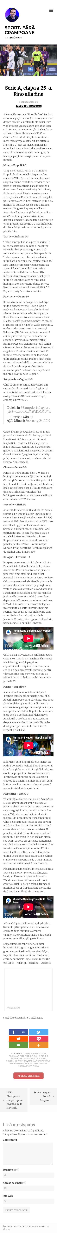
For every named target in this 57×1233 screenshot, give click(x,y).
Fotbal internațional (29, 106)
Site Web (8, 1195)
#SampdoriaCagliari (35, 407)
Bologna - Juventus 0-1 (33, 1053)
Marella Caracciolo (39, 1061)
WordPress (36, 1226)
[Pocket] (38, 1039)
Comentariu (10, 1139)
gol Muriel (40, 1058)
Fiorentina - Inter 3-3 (36, 1056)
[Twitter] (38, 1032)
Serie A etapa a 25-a (28, 1066)
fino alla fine (16, 1056)
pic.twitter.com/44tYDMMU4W (29, 411)
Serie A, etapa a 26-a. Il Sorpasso (42, 1096)
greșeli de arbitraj (16, 1061)
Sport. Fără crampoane (20, 30)
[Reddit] (18, 1039)
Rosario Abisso (38, 1063)
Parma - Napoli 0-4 (20, 1063)
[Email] (18, 1045)
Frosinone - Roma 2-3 (22, 1058)
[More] (38, 1045)
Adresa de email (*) (14, 1182)
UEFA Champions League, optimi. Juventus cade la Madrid (15, 1100)
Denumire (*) (11, 1169)
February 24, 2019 (38, 420)
